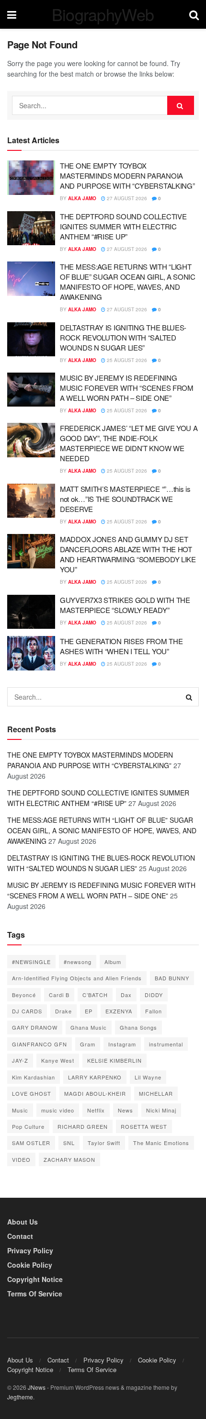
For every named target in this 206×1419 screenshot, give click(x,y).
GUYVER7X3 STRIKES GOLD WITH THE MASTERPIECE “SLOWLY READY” (125, 605)
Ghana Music (88, 1027)
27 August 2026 (126, 198)
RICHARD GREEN (82, 1126)
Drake (63, 1011)
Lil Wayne (148, 1077)
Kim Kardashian (33, 1077)
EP (88, 1011)
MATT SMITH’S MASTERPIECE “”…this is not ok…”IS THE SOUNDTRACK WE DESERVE (125, 499)
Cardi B (59, 995)
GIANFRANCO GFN (39, 1044)
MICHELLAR (156, 1093)
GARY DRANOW (34, 1027)
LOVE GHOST (31, 1093)
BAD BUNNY (172, 978)
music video (57, 1110)
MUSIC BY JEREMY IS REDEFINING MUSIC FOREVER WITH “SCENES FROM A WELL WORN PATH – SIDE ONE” (127, 388)
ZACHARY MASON (69, 1159)
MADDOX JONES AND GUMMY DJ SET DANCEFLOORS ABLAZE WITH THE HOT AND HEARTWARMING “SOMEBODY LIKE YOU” (128, 554)
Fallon (153, 1011)
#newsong (78, 961)
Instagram (122, 1044)
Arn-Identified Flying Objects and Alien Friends (77, 978)
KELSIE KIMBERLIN (114, 1060)
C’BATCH (95, 995)
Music (20, 1110)
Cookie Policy (29, 1265)
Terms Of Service (34, 1293)
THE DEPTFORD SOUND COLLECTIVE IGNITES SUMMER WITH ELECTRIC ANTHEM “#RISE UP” (123, 226)
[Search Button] (180, 105)
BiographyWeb (103, 14)
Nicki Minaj (161, 1110)
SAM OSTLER (31, 1143)
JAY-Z (20, 1060)
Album (112, 961)
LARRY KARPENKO (95, 1077)
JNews (37, 1387)
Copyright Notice (35, 1279)
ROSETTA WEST (144, 1126)
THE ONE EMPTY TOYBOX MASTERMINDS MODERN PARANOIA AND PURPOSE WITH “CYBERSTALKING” (127, 175)
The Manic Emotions (161, 1143)
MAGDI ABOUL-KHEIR (95, 1093)
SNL (69, 1143)
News (125, 1110)
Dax (126, 995)
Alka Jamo (82, 198)
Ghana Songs (138, 1027)
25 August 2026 (126, 360)
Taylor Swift (104, 1143)
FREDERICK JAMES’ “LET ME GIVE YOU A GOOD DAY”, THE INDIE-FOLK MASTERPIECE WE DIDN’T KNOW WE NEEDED (129, 443)
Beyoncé (24, 995)
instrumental (166, 1044)
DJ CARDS (27, 1011)
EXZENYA (118, 1011)
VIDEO (21, 1159)
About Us (22, 1221)
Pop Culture (28, 1126)
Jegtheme (20, 1397)
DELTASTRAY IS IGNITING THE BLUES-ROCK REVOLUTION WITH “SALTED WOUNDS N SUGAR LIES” (123, 337)
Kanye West (57, 1060)
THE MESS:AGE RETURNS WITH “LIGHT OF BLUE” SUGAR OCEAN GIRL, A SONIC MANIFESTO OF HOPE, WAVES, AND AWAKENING (127, 281)
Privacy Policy (30, 1250)
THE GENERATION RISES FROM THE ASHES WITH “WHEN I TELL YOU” (121, 646)
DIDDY (154, 995)
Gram (87, 1044)
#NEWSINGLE (31, 961)
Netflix (96, 1110)
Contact (20, 1236)
